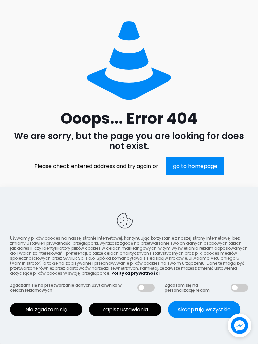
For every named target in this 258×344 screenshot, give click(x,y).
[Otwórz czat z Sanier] (239, 325)
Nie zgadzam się (46, 309)
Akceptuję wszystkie (204, 309)
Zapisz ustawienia (125, 309)
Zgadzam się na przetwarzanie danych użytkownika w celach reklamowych (66, 288)
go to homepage (195, 166)
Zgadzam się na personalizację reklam (187, 288)
